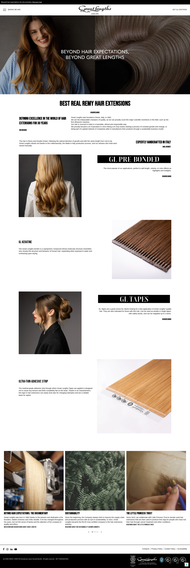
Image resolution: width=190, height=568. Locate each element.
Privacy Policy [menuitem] (156, 549)
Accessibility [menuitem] (182, 549)
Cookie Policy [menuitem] (169, 549)
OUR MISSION (23, 130)
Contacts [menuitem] (145, 549)
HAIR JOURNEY (167, 147)
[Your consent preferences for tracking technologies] (186, 564)
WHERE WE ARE (14, 9)
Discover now (37, 2)
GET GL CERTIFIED (179, 9)
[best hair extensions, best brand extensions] (5, 9)
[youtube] (15, 549)
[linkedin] (11, 549)
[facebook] (3, 549)
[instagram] (7, 549)
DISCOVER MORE (95, 112)
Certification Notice (133, 566)
